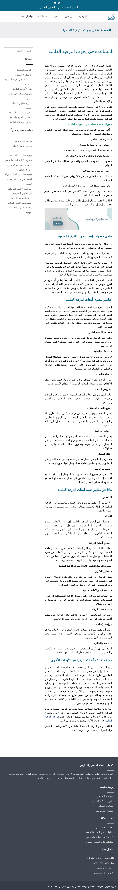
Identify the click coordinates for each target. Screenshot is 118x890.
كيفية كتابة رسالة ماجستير (18, 155)
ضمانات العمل (106, 805)
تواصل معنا (27, 16)
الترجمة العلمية (24, 69)
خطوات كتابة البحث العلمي (18, 160)
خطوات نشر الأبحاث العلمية (100, 832)
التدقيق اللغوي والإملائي (20, 117)
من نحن (69, 16)
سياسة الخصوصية (104, 810)
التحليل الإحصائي (23, 74)
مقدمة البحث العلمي (99, 332)
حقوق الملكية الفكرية (103, 801)
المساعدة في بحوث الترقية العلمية (80, 51)
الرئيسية (83, 16)
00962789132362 (102, 863)
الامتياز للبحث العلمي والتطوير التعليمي (76, 886)
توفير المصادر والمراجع (20, 112)
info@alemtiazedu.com (99, 858)
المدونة (56, 16)
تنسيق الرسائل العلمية (21, 122)
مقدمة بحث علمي (23, 141)
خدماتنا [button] (43, 16)
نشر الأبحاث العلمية (22, 89)
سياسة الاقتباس (105, 796)
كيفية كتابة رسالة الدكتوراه (18, 174)
